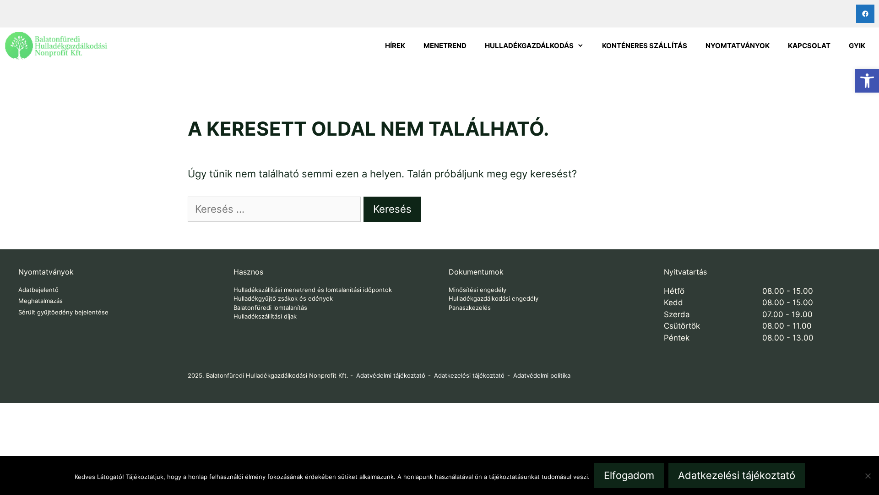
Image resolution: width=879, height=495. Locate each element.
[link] (867, 81)
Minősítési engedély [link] (477, 289)
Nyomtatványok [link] (737, 45)
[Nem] (867, 475)
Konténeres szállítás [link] (644, 45)
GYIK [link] (857, 45)
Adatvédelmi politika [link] (541, 375)
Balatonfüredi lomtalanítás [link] (270, 307)
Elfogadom (629, 475)
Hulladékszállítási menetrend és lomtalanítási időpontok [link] (312, 289)
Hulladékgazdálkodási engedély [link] (493, 298)
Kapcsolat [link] (809, 45)
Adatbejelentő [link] (38, 289)
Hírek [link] (395, 45)
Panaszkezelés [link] (470, 307)
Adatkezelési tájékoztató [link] (469, 375)
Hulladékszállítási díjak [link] (265, 316)
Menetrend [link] (445, 45)
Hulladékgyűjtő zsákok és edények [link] (283, 298)
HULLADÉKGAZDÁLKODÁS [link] (529, 45)
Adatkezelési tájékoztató (736, 475)
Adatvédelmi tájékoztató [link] (390, 375)
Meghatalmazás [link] (40, 300)
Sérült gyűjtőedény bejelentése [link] (63, 312)
